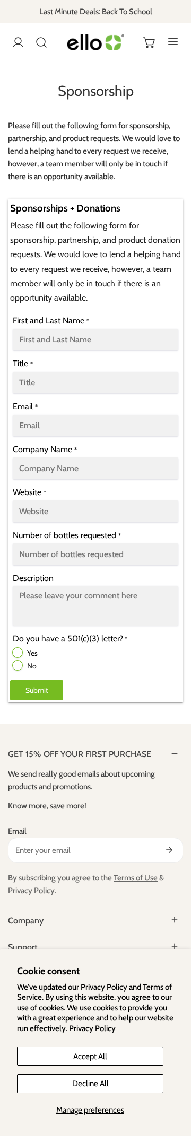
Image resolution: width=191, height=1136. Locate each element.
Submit (36, 690)
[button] (149, 42)
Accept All (90, 1056)
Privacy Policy (92, 1028)
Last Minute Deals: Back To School (95, 11)
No (32, 666)
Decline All (90, 1083)
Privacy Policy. (32, 890)
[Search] (41, 42)
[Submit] (169, 850)
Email (17, 831)
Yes (32, 653)
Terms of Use (136, 878)
